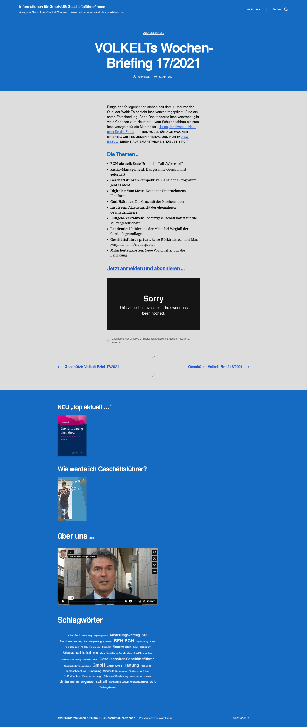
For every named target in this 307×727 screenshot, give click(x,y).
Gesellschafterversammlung (77, 665)
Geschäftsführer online (139, 653)
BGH (129, 641)
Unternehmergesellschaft (83, 681)
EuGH (152, 641)
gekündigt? (145, 646)
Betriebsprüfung (93, 641)
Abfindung (87, 635)
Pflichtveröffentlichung (116, 676)
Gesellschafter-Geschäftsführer (126, 658)
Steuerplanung (136, 676)
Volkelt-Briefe (153, 33)
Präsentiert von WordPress (155, 718)
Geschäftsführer (120, 338)
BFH (118, 640)
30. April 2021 (166, 76)
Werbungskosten (107, 687)
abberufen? (73, 635)
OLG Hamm (133, 671)
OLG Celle (123, 671)
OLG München (72, 676)
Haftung (131, 665)
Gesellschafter (90, 659)
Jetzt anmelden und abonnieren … (146, 268)
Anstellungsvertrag (125, 635)
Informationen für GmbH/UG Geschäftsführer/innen (62, 6)
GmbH (98, 665)
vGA (153, 681)
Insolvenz (146, 665)
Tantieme (147, 676)
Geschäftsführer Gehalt (113, 653)
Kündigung (94, 671)
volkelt (145, 76)
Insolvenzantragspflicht (155, 338)
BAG (145, 635)
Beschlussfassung (71, 641)
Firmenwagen (122, 646)
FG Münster (94, 646)
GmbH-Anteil (114, 665)
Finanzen (106, 646)
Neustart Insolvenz (179, 338)
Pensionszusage (92, 676)
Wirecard (117, 342)
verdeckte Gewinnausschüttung (128, 682)
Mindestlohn (110, 671)
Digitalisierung (142, 641)
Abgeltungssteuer (101, 635)
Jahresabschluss (76, 671)
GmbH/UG (135, 338)
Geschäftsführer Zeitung (71, 659)
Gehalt (135, 647)
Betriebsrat (107, 641)
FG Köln (84, 647)
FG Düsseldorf (71, 646)
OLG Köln (144, 671)
